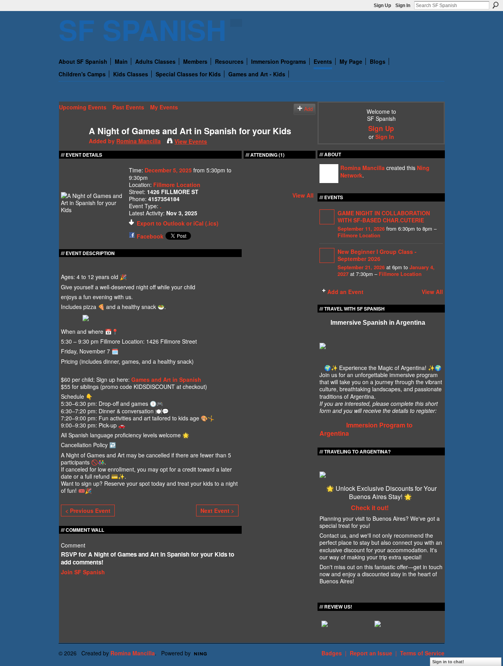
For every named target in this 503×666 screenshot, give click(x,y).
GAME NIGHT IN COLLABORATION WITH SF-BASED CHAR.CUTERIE (384, 216)
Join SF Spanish (83, 572)
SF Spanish (142, 29)
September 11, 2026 (361, 228)
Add (308, 109)
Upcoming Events (82, 107)
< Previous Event (87, 510)
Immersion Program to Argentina (366, 429)
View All (303, 195)
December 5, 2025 (168, 170)
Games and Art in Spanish (166, 379)
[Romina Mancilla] (71, 147)
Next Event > (217, 510)
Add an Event (345, 292)
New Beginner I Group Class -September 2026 (377, 255)
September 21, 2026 (361, 267)
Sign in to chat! (448, 661)
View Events (190, 141)
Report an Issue (371, 653)
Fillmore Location (176, 185)
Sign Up (382, 5)
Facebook (150, 236)
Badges (331, 653)
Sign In (402, 5)
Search (495, 5)
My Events (164, 107)
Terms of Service (422, 653)
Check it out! (370, 507)
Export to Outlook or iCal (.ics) (177, 223)
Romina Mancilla (138, 141)
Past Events (128, 107)
